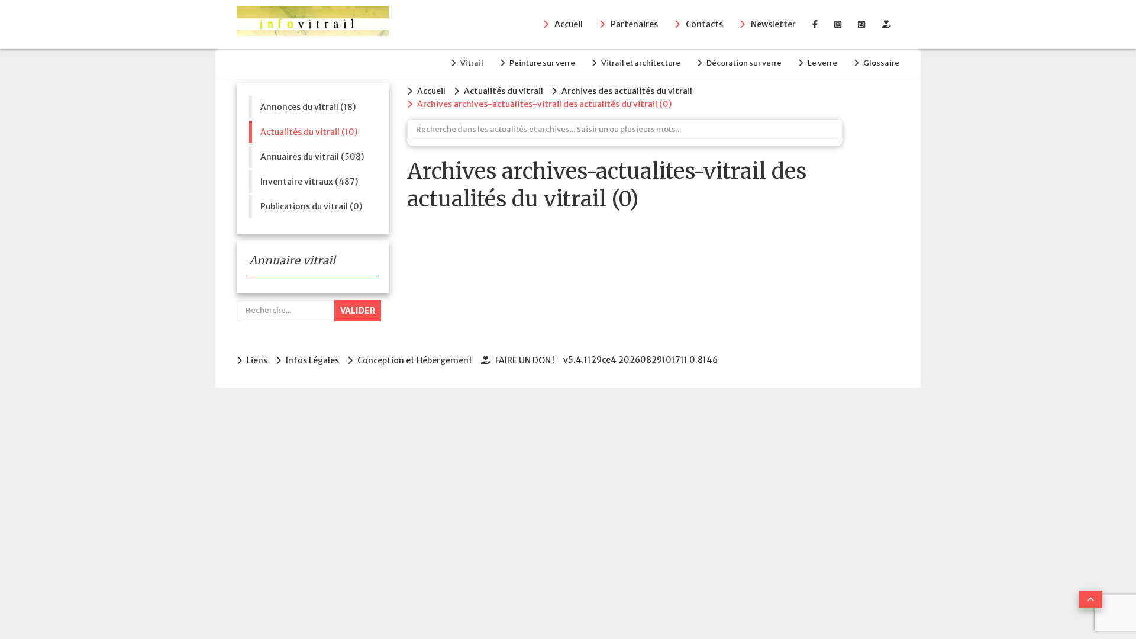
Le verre (822, 63)
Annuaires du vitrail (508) (312, 156)
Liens (257, 360)
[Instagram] (837, 24)
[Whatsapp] (861, 24)
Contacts (704, 24)
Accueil (568, 24)
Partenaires (634, 24)
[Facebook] (815, 24)
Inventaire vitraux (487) (309, 181)
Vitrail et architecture (640, 63)
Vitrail (471, 63)
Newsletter (773, 24)
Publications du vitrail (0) (311, 206)
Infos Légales (312, 360)
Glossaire (881, 63)
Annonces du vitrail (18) (308, 107)
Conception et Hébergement (415, 360)
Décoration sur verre (744, 63)
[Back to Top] (1090, 599)
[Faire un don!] (886, 24)
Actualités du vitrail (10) (308, 132)
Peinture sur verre (542, 63)
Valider (357, 310)
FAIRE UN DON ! (525, 360)
